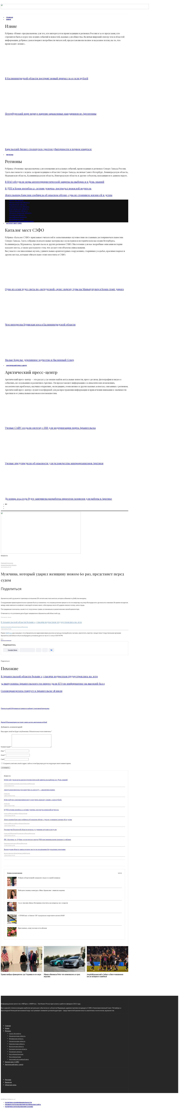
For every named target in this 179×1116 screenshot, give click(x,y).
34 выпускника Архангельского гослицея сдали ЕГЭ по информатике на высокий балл (53, 683)
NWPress (8, 633)
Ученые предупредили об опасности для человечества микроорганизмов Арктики (54, 463)
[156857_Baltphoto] (24, 493)
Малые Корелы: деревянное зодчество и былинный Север (39, 360)
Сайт (2, 759)
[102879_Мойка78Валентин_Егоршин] (24, 422)
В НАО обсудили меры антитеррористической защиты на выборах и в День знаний (54, 181)
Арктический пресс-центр (16, 365)
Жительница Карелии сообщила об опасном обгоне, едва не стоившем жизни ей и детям (58, 195)
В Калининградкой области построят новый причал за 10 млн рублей (46, 78)
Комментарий (6, 747)
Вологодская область (18, 211)
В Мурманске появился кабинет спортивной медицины (25, 708)
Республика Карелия (18, 217)
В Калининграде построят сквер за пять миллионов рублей (24, 722)
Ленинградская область (19, 202)
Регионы (9, 155)
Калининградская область (20, 213)
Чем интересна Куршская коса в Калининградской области (40, 324)
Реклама (8, 1080)
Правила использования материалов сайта (23, 1104)
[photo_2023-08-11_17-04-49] (24, 283)
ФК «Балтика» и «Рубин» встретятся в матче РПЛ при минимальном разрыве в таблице (37, 839)
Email (3, 755)
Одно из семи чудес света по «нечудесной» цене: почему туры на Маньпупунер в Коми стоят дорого (64, 289)
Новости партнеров (64, 873)
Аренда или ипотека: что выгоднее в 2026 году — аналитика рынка (29, 790)
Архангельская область (19, 207)
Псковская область (17, 215)
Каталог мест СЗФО (14, 223)
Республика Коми (16, 219)
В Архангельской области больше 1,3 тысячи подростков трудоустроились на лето (41, 622)
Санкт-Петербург (16, 200)
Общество (13, 833)
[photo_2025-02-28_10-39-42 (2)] (24, 143)
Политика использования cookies (19, 1106)
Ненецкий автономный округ (13, 783)
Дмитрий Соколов (7, 563)
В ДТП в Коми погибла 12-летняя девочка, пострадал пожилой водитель (48, 188)
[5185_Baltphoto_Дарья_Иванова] (24, 108)
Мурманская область (18, 205)
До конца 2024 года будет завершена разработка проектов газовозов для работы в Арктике (58, 498)
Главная (8, 1026)
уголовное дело (8, 640)
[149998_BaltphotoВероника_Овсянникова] (24, 457)
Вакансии (8, 1082)
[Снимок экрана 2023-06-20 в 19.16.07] (24, 319)
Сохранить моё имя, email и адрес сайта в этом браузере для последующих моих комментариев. (37, 763)
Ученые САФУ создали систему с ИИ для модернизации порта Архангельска (50, 427)
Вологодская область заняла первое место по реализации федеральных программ (34, 849)
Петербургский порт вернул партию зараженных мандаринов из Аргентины (50, 113)
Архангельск (3, 640)
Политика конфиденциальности (18, 1102)
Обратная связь (10, 1085)
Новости (19, 627)
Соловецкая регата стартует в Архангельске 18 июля (31, 691)
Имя (3, 751)
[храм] (24, 354)
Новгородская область (19, 209)
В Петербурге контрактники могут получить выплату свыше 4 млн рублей (33, 800)
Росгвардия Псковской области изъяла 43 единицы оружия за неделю (30, 829)
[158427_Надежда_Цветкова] (24, 72)
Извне (8, 19)
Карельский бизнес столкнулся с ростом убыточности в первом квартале (48, 149)
